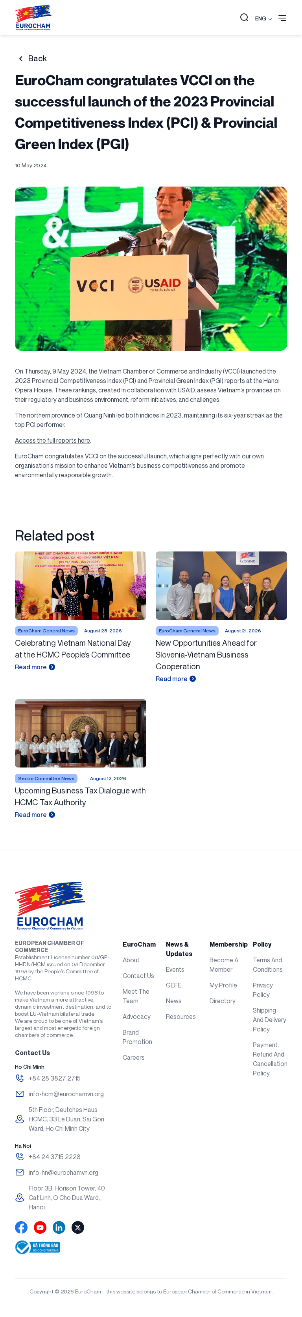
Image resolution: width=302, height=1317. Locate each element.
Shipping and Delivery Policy (269, 1019)
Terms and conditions (268, 964)
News (174, 1001)
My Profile (223, 985)
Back (37, 58)
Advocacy (137, 1016)
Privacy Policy (263, 989)
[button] (244, 18)
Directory (223, 1001)
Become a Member (224, 964)
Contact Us (138, 976)
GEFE (173, 985)
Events (175, 969)
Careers (134, 1057)
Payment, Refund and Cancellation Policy (270, 1059)
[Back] (21, 59)
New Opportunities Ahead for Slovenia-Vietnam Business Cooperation (206, 654)
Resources (181, 1016)
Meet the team (136, 996)
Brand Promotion (137, 1037)
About (131, 960)
